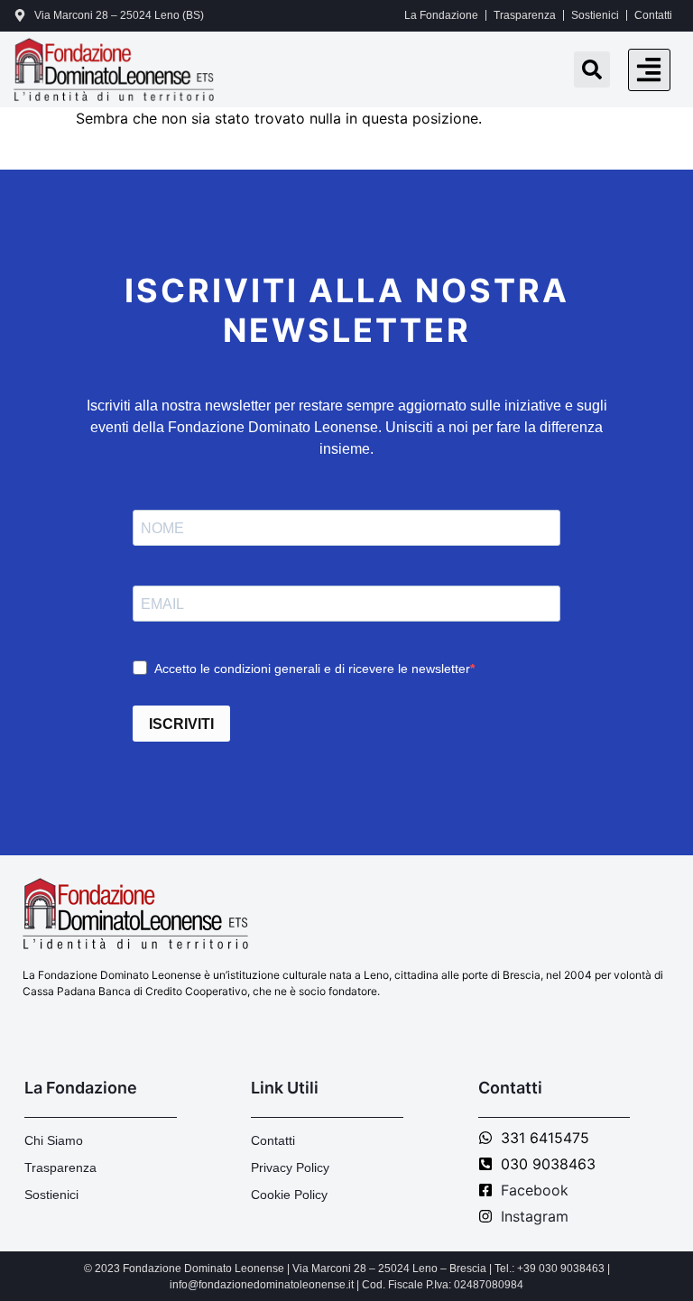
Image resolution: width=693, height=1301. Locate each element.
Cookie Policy (289, 1194)
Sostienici (595, 15)
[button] (649, 70)
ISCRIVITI (181, 724)
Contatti (653, 15)
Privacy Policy (290, 1167)
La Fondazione (441, 15)
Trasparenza (525, 15)
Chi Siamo (53, 1140)
